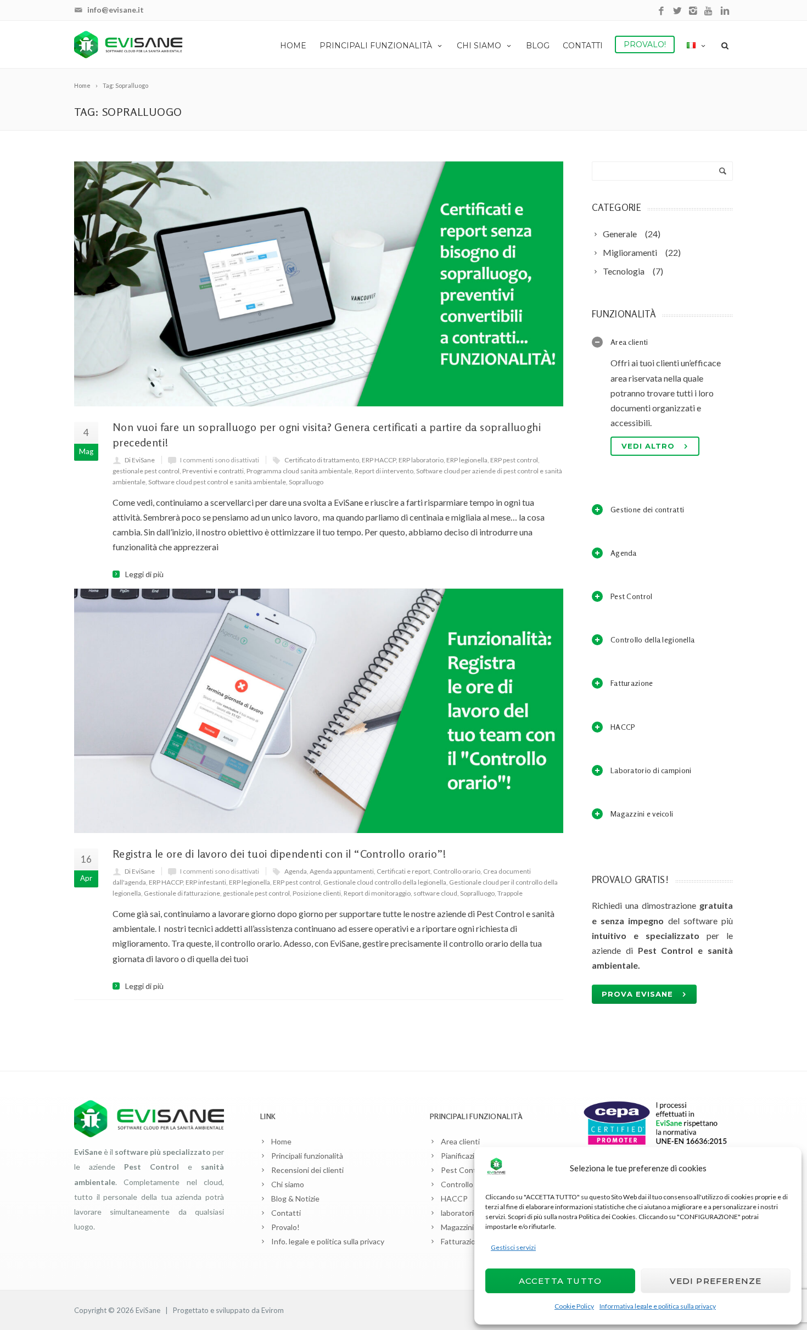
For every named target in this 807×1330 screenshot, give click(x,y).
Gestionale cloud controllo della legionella (384, 882)
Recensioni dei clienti (307, 1170)
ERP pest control (514, 460)
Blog (538, 46)
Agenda (295, 871)
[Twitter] (677, 11)
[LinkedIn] (725, 11)
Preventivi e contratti (213, 471)
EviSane (148, 1310)
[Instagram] (693, 11)
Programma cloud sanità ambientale (299, 471)
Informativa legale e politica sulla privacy (657, 1306)
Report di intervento (384, 471)
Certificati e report (403, 871)
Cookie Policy (574, 1306)
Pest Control (463, 1170)
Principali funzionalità (376, 46)
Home (293, 46)
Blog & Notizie (295, 1198)
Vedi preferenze (716, 1281)
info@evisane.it (115, 9)
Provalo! (645, 44)
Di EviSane (140, 460)
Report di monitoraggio (377, 893)
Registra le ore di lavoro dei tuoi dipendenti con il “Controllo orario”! (280, 853)
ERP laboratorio (421, 460)
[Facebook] (661, 11)
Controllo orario (456, 871)
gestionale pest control (146, 471)
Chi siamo (479, 46)
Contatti (583, 46)
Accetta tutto (560, 1281)
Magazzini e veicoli (472, 1227)
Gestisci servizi (513, 1247)
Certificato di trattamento (321, 460)
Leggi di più (144, 574)
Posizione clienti (317, 893)
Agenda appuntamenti (342, 871)
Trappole (510, 893)
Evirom (272, 1310)
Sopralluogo (306, 482)
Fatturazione (462, 1241)
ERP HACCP (379, 460)
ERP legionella (466, 460)
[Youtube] (709, 11)
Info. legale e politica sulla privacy (327, 1241)
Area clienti (460, 1141)
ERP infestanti (206, 882)
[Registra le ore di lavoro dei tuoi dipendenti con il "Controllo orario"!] (318, 711)
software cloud (435, 893)
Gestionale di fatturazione (182, 893)
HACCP (454, 1198)
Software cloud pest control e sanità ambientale (217, 482)
